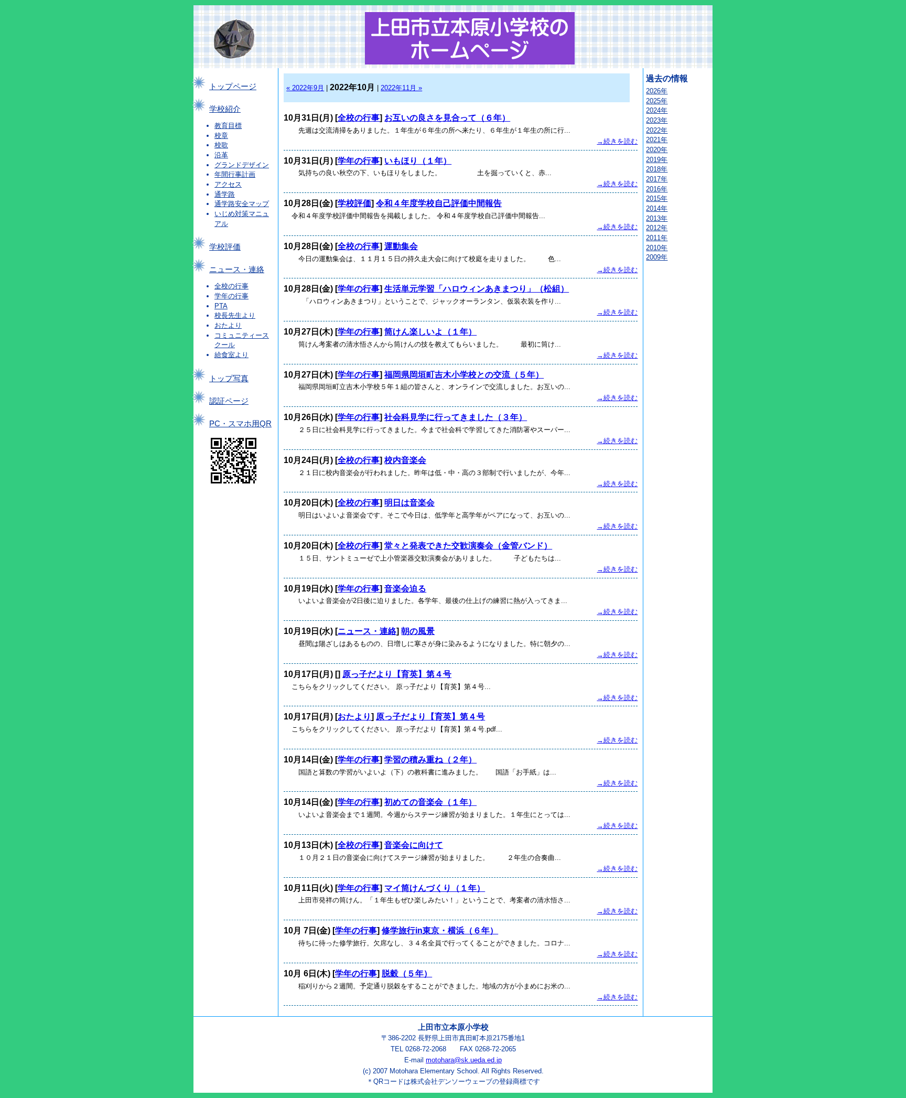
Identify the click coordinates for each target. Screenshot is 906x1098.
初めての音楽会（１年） (430, 802)
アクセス (228, 184)
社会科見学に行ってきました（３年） (455, 417)
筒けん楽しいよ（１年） (430, 331)
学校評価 (225, 247)
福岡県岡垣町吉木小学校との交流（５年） (464, 374)
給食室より (231, 355)
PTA (221, 306)
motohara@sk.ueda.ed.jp (464, 1060)
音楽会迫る (405, 588)
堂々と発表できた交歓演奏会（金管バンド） (468, 545)
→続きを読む (617, 141)
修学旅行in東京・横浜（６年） (440, 930)
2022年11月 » (401, 88)
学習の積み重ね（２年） (430, 759)
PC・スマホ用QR (240, 423)
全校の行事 (231, 286)
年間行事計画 (234, 174)
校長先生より (234, 315)
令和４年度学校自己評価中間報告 (439, 203)
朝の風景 (418, 631)
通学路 (224, 194)
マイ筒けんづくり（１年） (434, 888)
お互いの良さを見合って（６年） (447, 117)
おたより (228, 325)
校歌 (221, 145)
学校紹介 (225, 109)
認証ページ (229, 401)
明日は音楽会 (409, 502)
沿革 (221, 155)
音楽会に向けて (413, 845)
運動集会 (401, 246)
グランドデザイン (241, 165)
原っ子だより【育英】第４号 (396, 674)
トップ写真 (229, 378)
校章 (221, 135)
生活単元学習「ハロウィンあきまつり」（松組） (476, 288)
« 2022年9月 (305, 88)
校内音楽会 (405, 460)
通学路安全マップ (241, 204)
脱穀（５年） (407, 973)
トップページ (232, 86)
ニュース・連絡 (236, 269)
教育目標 (228, 126)
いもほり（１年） (417, 160)
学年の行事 (231, 296)
